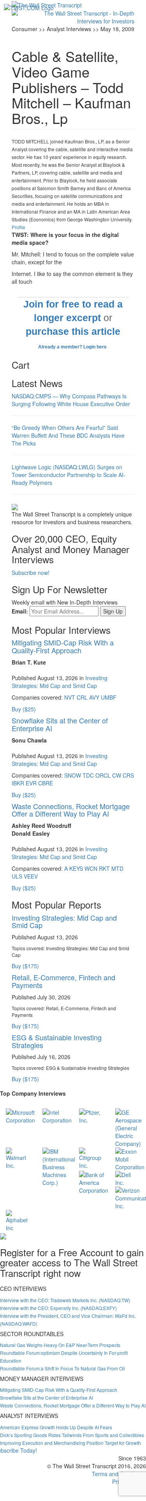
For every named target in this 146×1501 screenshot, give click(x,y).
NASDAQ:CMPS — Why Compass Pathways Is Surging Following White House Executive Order (71, 400)
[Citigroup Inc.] (91, 1157)
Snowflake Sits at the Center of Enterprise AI (60, 724)
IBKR (18, 783)
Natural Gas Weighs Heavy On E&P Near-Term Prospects (60, 1345)
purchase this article (73, 331)
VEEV (31, 876)
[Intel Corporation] (57, 1115)
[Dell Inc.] (127, 1177)
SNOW (72, 775)
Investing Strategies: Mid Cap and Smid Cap (59, 682)
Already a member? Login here (73, 347)
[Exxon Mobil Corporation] (129, 1158)
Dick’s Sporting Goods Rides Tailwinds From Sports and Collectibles (72, 1435)
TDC (88, 775)
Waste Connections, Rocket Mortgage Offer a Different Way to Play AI (71, 810)
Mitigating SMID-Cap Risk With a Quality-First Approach (63, 646)
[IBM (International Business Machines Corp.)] (58, 1166)
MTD (117, 868)
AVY (94, 697)
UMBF (108, 697)
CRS (128, 775)
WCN (90, 868)
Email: (20, 611)
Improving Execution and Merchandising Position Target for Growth (70, 1442)
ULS (17, 876)
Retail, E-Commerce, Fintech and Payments (63, 981)
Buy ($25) (24, 709)
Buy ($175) (25, 966)
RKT (104, 868)
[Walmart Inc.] (18, 1157)
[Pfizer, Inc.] (91, 1115)
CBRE (45, 783)
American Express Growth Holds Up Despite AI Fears (56, 1427)
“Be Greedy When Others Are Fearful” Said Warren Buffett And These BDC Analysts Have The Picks (68, 435)
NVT (69, 697)
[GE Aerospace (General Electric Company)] (128, 1127)
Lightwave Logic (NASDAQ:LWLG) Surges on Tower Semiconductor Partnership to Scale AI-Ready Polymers (68, 474)
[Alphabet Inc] (18, 1219)
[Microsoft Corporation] (20, 1115)
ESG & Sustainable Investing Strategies (57, 1041)
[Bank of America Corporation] (93, 1181)
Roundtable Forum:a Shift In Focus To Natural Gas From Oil (62, 1368)
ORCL (103, 775)
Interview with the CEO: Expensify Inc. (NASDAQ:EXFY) (58, 1308)
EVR (31, 783)
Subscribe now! (30, 572)
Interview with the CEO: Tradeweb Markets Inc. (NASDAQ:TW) (65, 1300)
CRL (82, 697)
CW (116, 775)
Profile (18, 227)
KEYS (76, 868)
